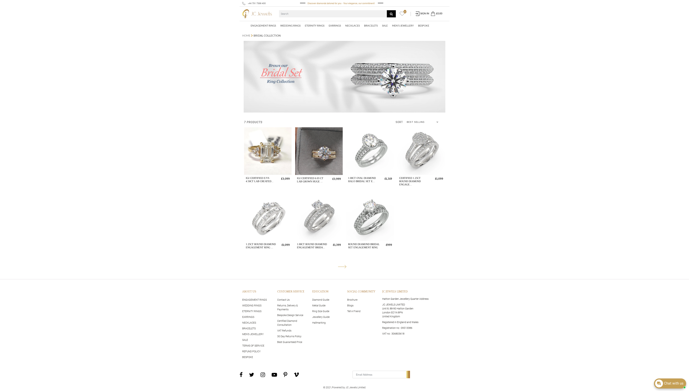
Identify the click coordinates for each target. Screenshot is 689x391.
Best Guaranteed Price (289, 342)
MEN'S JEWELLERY (403, 25)
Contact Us (283, 299)
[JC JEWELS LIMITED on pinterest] (285, 374)
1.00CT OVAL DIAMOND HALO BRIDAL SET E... (362, 180)
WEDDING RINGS (290, 25)
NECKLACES (352, 25)
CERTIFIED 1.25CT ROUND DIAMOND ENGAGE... (410, 181)
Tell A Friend (353, 311)
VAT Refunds (284, 330)
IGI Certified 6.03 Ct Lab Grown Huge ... (310, 180)
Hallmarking (319, 322)
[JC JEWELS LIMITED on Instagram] (263, 374)
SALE (385, 25)
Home (246, 35)
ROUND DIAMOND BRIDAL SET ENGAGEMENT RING (363, 246)
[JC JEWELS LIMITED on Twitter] (251, 374)
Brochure (352, 299)
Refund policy (251, 351)
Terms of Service (253, 345)
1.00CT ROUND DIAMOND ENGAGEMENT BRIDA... (312, 246)
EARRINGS (335, 25)
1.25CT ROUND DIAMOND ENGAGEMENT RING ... (261, 246)
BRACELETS (371, 25)
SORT (399, 122)
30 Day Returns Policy (289, 336)
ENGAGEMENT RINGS (263, 25)
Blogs (350, 305)
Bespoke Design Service (290, 315)
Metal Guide (318, 305)
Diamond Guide (320, 299)
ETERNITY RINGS (314, 25)
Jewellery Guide (321, 317)
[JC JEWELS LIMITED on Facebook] (241, 374)
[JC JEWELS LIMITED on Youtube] (274, 374)
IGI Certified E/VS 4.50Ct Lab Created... (259, 180)
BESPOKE (423, 25)
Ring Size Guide (320, 311)
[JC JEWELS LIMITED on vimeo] (296, 374)
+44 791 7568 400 (256, 3)
